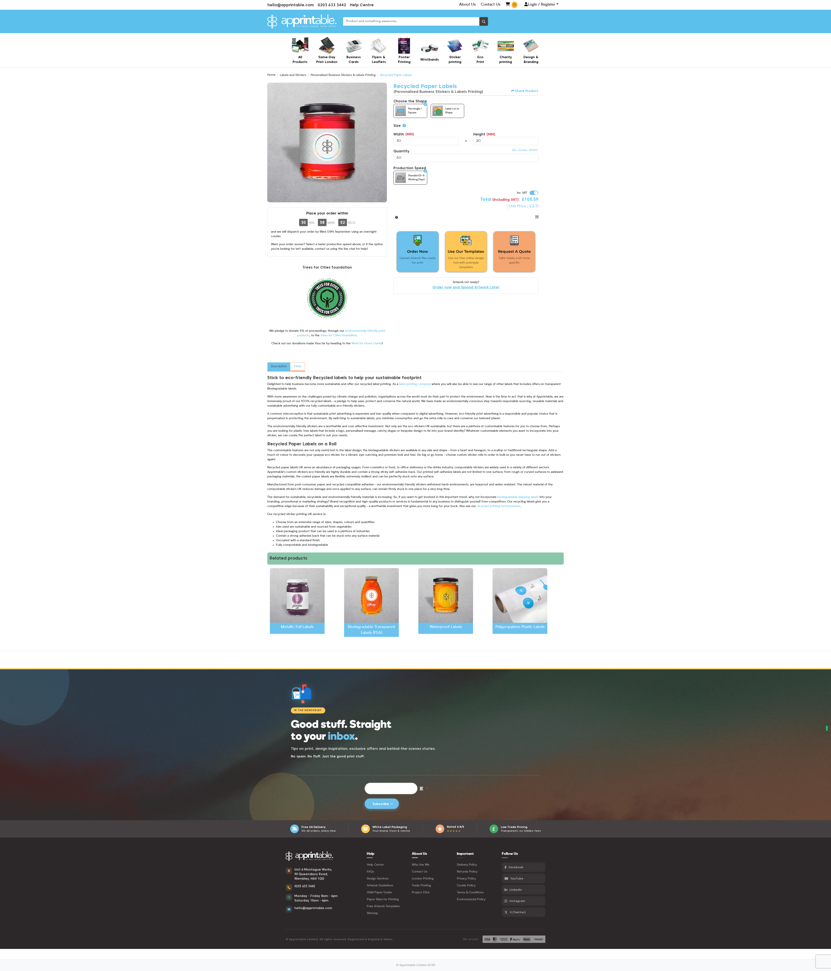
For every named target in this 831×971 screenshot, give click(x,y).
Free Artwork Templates (383, 906)
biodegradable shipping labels (518, 497)
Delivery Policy (467, 864)
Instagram (517, 901)
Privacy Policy (466, 878)
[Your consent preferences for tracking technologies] (827, 728)
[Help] (403, 126)
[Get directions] (289, 871)
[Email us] (289, 909)
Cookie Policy (466, 885)
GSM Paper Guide (379, 892)
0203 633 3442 (332, 5)
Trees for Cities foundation (338, 335)
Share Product (526, 91)
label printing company (415, 384)
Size (397, 126)
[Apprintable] (302, 21)
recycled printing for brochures (498, 506)
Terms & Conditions (470, 892)
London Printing (423, 878)
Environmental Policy (471, 899)
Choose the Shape (410, 101)
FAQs (297, 366)
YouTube (516, 878)
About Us (467, 4)
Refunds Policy (467, 871)
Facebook (516, 867)
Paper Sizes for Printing (383, 899)
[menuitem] (300, 50)
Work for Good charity (366, 343)
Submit (382, 804)
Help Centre (362, 5)
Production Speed (409, 168)
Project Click (421, 892)
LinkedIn (515, 889)
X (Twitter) (518, 912)
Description (279, 366)
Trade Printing (421, 885)
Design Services (377, 878)
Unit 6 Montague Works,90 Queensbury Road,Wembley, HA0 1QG (313, 874)
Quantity (401, 151)
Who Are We (420, 864)
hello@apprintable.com (290, 5)
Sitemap (372, 913)
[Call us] (289, 887)
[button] (395, 217)
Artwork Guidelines (380, 885)
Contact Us (490, 4)
